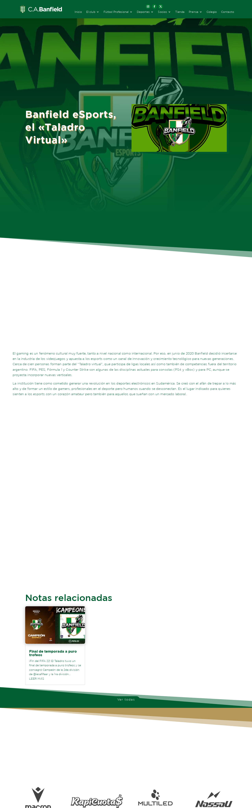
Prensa (193, 11)
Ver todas (126, 699)
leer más (36, 678)
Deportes (143, 11)
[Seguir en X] (160, 6)
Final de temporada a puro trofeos (53, 653)
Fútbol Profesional (116, 11)
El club (90, 11)
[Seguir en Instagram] (148, 6)
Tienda (179, 11)
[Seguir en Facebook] (154, 6)
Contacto (227, 11)
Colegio (212, 11)
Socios (162, 11)
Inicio (78, 11)
